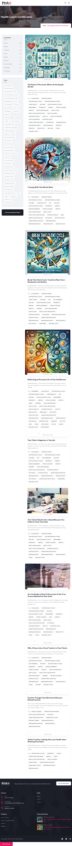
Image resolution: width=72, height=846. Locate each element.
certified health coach (35, 101)
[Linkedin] (66, 839)
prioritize (31, 128)
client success (33, 299)
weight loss (8, 199)
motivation (48, 217)
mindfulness (43, 412)
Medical (6, 57)
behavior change (46, 98)
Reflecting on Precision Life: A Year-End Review (47, 379)
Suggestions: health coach (47, 478)
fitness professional (10, 130)
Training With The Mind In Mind (40, 187)
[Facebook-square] (62, 839)
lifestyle (45, 116)
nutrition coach (47, 119)
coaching (31, 203)
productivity (41, 128)
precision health (48, 125)
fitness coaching (61, 107)
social (30, 635)
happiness (39, 308)
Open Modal (6, 844)
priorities (58, 125)
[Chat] (2, 797)
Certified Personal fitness (52, 101)
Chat (6, 796)
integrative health (34, 116)
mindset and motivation (36, 217)
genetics (31, 110)
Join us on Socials (9, 797)
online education (9, 166)
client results (33, 104)
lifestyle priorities (34, 119)
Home (44, 25)
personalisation (9, 176)
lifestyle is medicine (56, 116)
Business (6, 46)
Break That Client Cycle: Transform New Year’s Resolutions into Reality (46, 281)
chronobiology (51, 394)
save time (50, 128)
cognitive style (41, 203)
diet (50, 203)
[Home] (6, 784)
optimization (50, 122)
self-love (62, 421)
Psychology (7, 67)
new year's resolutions (58, 314)
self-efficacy (32, 323)
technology (14, 196)
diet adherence (58, 299)
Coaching (6, 50)
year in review (45, 427)
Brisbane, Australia (9, 808)
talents (61, 424)
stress (58, 128)
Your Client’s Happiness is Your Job (41, 440)
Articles (6, 43)
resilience (54, 421)
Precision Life (32, 421)
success (53, 424)
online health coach (52, 717)
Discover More (63, 783)
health (56, 756)
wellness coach (33, 131)
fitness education (9, 124)
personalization (61, 122)
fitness (59, 753)
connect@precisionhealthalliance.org (14, 803)
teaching (38, 684)
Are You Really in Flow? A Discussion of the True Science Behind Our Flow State (47, 595)
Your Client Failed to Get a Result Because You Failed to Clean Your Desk (46, 521)
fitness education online (51, 711)
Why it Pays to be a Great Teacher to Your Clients (47, 648)
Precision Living (43, 421)
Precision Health (8, 64)
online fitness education (36, 122)
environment (32, 107)
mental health (33, 412)
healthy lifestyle (34, 409)
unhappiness (42, 323)
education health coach (55, 104)
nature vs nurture (55, 675)
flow (50, 617)
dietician (42, 104)
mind (62, 214)
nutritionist (8, 163)
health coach (55, 110)
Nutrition (6, 60)
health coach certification (37, 113)
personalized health (35, 125)
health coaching (52, 113)
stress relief (45, 424)
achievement (35, 391)
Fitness (5, 53)
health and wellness (43, 110)
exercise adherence (34, 208)
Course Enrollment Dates (12, 212)
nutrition (50, 714)
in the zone (50, 622)
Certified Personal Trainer (11, 98)
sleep (30, 424)
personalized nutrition (36, 723)
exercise (50, 107)
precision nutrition (34, 726)
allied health (35, 98)
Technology (7, 71)
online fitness (33, 762)
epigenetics (42, 107)
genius (31, 403)
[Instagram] (70, 839)
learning (45, 675)
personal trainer (34, 720)
